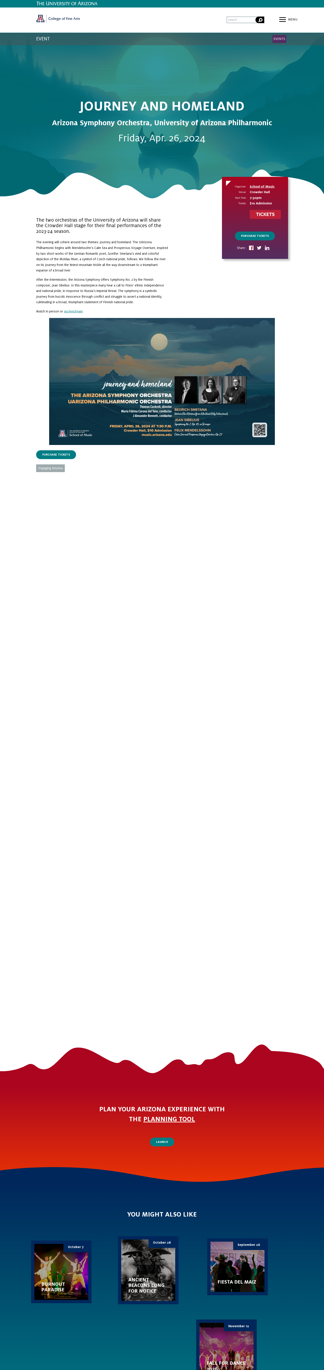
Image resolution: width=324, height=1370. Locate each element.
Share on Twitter (259, 248)
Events (279, 39)
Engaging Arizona (50, 468)
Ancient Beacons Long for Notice (148, 1270)
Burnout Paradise (61, 1272)
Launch (162, 1142)
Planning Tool (169, 1119)
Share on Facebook (251, 248)
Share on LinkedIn (267, 248)
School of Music (262, 186)
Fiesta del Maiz (237, 1267)
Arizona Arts (58, 20)
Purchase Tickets (255, 235)
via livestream (73, 311)
